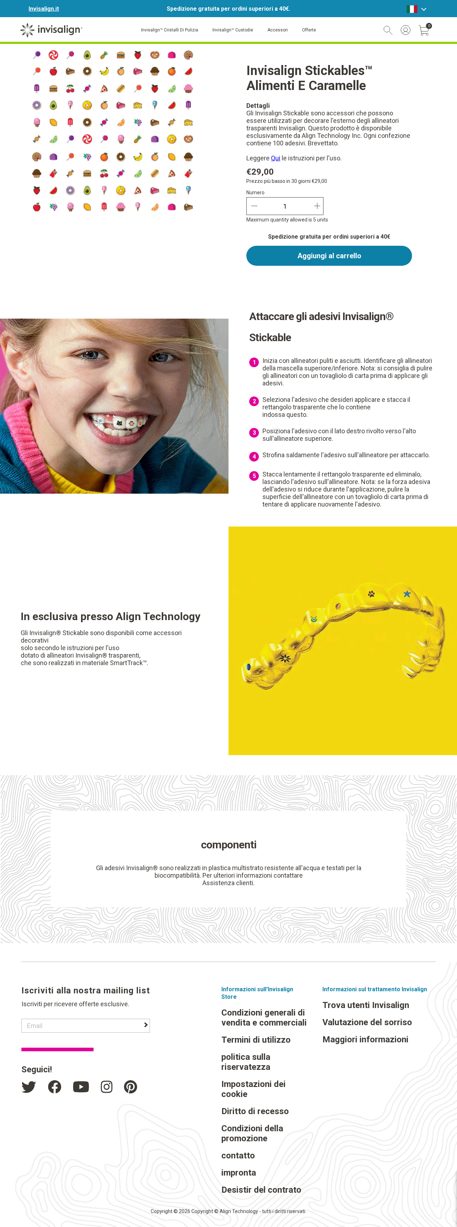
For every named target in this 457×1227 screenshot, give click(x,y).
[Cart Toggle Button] (423, 30)
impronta (238, 1173)
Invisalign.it (44, 8)
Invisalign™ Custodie (232, 30)
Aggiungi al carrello (329, 255)
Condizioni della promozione (252, 1133)
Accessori (277, 30)
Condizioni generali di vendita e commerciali (264, 1018)
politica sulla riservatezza (245, 1062)
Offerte (309, 30)
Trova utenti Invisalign (365, 1005)
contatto (238, 1156)
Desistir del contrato (261, 1190)
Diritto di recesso (255, 1111)
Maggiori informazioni (365, 1039)
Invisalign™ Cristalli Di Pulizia (169, 30)
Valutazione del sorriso (367, 1022)
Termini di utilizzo (256, 1040)
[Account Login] (406, 30)
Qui (275, 158)
